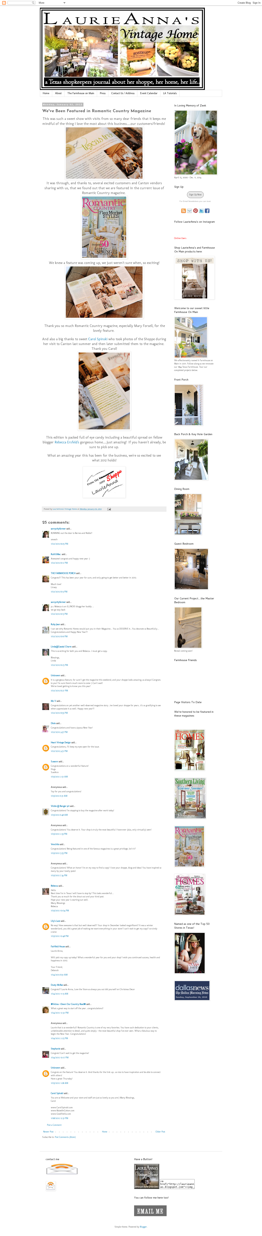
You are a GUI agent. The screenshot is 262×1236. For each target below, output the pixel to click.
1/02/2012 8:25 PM (59, 665)
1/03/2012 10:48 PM (59, 936)
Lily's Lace (55, 921)
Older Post (160, 1131)
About (58, 93)
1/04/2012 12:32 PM (59, 1012)
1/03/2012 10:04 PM (60, 910)
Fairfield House (58, 946)
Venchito (55, 844)
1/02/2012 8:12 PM (59, 563)
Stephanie (55, 1048)
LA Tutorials (170, 93)
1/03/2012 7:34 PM (59, 875)
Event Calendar (148, 93)
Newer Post (48, 1131)
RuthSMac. (56, 554)
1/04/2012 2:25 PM (59, 1038)
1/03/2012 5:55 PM (59, 853)
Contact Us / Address (122, 93)
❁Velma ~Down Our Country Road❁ (68, 1004)
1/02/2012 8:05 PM (59, 544)
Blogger (143, 1226)
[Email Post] (108, 509)
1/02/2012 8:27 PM (59, 690)
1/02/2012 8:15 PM (59, 614)
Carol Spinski (57, 1093)
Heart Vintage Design (61, 742)
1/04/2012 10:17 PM (59, 1057)
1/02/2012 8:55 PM (59, 713)
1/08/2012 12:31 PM (59, 1118)
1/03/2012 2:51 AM (59, 776)
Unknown (55, 675)
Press (102, 93)
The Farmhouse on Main (80, 93)
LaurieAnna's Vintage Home (65, 509)
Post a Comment (54, 1125)
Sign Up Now (195, 194)
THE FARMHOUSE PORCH (63, 573)
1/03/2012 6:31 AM (59, 796)
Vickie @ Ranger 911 (60, 806)
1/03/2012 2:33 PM (59, 834)
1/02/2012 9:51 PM (59, 751)
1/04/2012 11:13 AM (59, 993)
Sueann (54, 761)
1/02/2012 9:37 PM (59, 732)
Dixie (53, 723)
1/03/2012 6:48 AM (59, 815)
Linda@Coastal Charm (61, 646)
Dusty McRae (57, 985)
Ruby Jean (55, 624)
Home (46, 93)
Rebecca (54, 885)
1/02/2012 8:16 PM (59, 636)
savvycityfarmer (58, 528)
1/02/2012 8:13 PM (59, 591)
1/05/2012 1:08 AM (59, 1083)
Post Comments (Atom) (65, 1137)
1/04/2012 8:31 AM (59, 974)
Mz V (53, 701)
